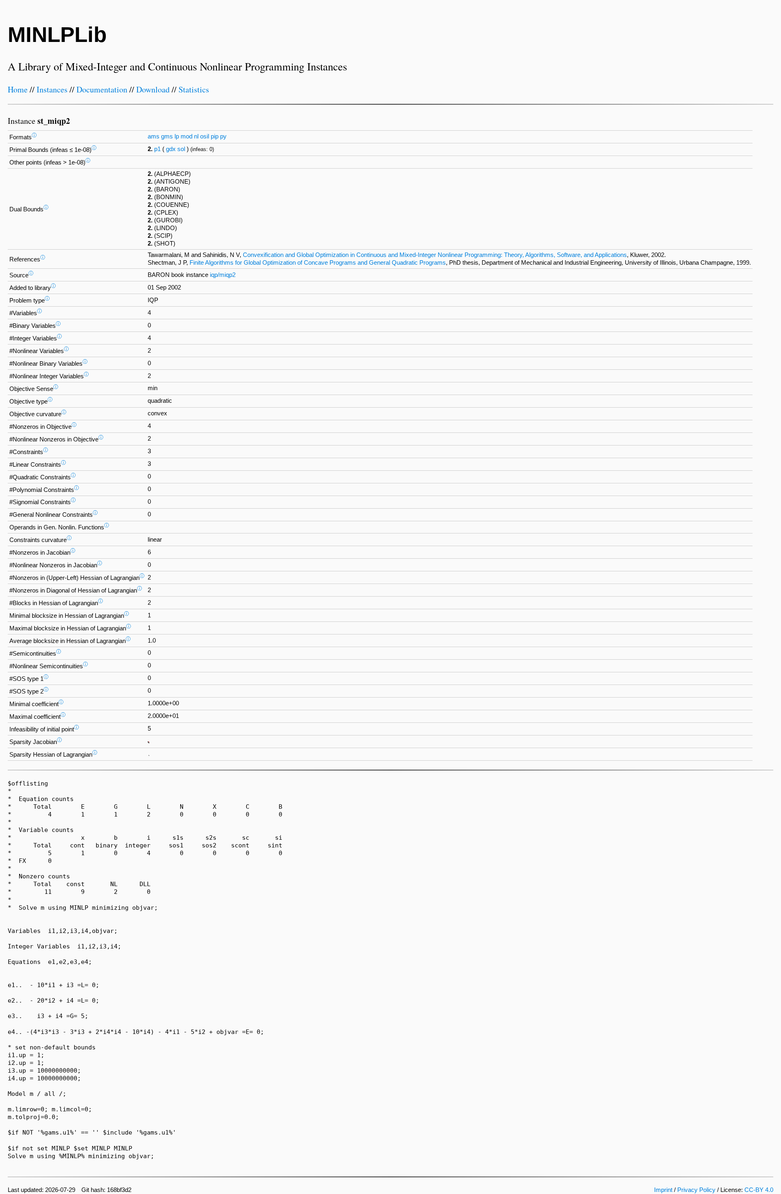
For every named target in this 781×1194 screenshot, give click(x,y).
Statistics (194, 89)
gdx (171, 149)
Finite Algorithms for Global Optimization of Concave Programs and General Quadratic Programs (318, 262)
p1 (157, 149)
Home (18, 89)
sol (181, 149)
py (223, 136)
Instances (52, 89)
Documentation (101, 89)
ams (153, 136)
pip (214, 136)
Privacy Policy (696, 1190)
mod (186, 136)
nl (196, 136)
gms (167, 136)
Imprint (663, 1190)
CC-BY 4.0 (758, 1190)
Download (153, 89)
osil (204, 136)
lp (177, 136)
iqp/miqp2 (223, 275)
